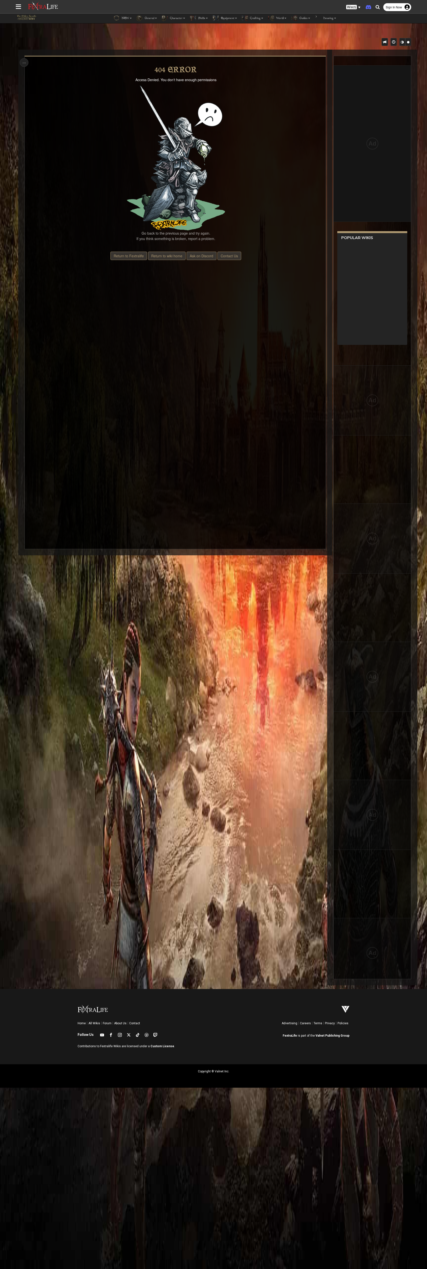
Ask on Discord (201, 255)
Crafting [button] (255, 18)
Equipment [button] (227, 18)
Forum (107, 1023)
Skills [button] (201, 18)
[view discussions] (385, 42)
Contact (134, 1023)
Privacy (330, 1023)
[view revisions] (393, 42)
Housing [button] (328, 18)
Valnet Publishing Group (332, 1035)
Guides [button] (303, 18)
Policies (343, 1023)
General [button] (149, 18)
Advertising (289, 1023)
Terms (318, 1023)
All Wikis (94, 1023)
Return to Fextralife (129, 255)
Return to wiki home (166, 255)
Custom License (162, 1046)
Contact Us (229, 255)
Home (82, 1023)
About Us (120, 1023)
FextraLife (290, 1035)
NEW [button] (125, 18)
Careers (305, 1023)
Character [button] (176, 18)
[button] (353, 7)
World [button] (279, 18)
